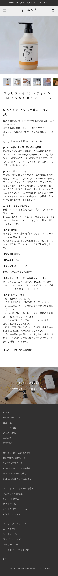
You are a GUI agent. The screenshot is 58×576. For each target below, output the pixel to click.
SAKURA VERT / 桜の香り (15, 463)
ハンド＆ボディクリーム (15, 509)
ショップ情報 (9, 428)
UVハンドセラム (11, 499)
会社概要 (7, 438)
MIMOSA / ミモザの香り (15, 473)
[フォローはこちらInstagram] (4, 559)
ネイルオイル (9, 504)
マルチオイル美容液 (13, 494)
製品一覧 (7, 423)
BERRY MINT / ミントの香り (17, 468)
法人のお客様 (9, 433)
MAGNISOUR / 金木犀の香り (17, 453)
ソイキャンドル (10, 534)
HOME (6, 412)
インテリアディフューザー (16, 524)
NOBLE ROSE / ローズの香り (17, 479)
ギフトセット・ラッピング (16, 550)
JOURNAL (8, 443)
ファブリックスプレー (14, 539)
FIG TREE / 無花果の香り (15, 458)
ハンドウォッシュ (11, 514)
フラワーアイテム (11, 544)
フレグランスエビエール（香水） (19, 488)
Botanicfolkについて (12, 417)
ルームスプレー (10, 529)
